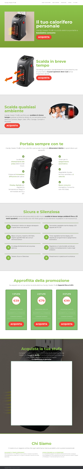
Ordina (69, 2)
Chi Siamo (75, 2)
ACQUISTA (44, 37)
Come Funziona (55, 2)
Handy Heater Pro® (46, 2)
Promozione (63, 2)
